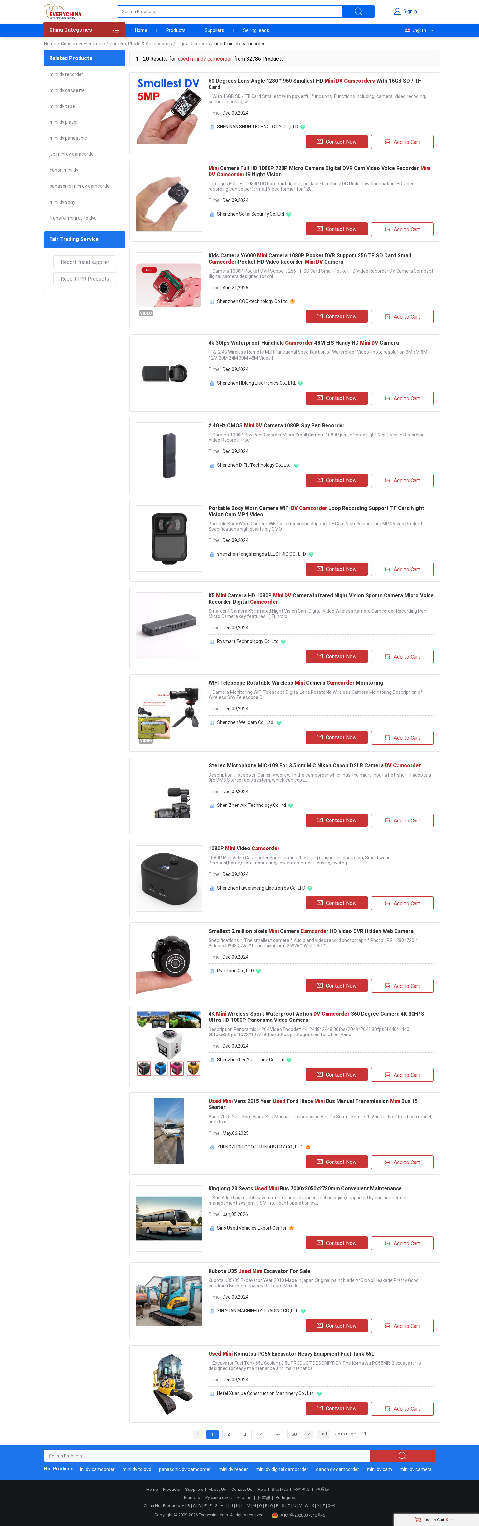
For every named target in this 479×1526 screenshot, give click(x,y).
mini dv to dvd (123, 1469)
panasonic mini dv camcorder (80, 186)
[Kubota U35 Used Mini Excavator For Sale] (169, 1301)
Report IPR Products (85, 279)
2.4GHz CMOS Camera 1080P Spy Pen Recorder (277, 425)
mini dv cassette (67, 90)
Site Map (279, 1489)
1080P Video (244, 848)
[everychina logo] (62, 11)
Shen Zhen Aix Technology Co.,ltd (251, 805)
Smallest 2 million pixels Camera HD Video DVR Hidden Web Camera (311, 931)
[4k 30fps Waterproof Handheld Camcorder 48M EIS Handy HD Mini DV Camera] (169, 373)
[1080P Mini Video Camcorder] (169, 878)
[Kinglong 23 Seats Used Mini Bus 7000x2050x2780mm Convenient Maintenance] (169, 1218)
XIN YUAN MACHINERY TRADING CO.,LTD (258, 1310)
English (419, 30)
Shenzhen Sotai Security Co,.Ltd (250, 214)
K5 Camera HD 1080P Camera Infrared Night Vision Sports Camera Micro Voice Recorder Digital (321, 598)
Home (141, 30)
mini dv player (64, 122)
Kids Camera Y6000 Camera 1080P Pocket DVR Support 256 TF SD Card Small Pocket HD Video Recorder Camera (310, 258)
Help (261, 1489)
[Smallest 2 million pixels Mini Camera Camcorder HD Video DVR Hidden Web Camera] (169, 961)
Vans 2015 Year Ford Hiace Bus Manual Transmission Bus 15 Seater (313, 1104)
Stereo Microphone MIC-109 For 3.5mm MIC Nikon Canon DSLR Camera (315, 766)
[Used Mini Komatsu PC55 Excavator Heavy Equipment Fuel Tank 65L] (169, 1384)
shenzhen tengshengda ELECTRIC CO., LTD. (262, 554)
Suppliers (214, 30)
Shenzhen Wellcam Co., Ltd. (245, 722)
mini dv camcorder (82, 1469)
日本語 (264, 1498)
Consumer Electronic (83, 43)
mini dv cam (366, 1469)
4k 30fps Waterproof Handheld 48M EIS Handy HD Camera (304, 343)
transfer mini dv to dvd (73, 218)
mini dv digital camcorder (268, 1469)
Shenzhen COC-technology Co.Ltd (252, 301)
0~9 (331, 1505)
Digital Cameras (193, 43)
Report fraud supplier (85, 262)
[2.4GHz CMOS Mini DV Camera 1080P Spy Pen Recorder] (169, 456)
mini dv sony (62, 202)
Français (192, 1498)
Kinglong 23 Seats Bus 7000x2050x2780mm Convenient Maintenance (305, 1188)
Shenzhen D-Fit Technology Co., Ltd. (254, 465)
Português (285, 1498)
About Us (217, 1489)
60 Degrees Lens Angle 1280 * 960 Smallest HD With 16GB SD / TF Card (315, 84)
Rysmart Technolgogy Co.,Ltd (248, 641)
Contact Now (341, 142)
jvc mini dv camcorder (72, 154)
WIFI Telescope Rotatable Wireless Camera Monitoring (296, 683)
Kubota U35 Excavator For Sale (259, 1271)
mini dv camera (402, 1469)
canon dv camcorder (324, 1469)
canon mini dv (64, 170)
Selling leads (256, 30)
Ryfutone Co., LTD (235, 970)
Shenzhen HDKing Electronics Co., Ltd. (256, 383)
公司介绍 (302, 1489)
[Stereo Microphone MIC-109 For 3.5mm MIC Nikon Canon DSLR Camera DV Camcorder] (169, 796)
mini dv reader (220, 1469)
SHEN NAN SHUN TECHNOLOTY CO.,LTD (257, 126)
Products (176, 30)
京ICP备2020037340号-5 (302, 1515)
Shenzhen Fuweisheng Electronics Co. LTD (261, 888)
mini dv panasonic (68, 138)
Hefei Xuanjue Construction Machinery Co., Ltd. (266, 1393)
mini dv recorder (66, 74)
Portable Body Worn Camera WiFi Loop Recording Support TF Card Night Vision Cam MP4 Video (316, 511)
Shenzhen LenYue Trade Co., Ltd (250, 1059)
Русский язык (218, 1498)
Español (245, 1498)
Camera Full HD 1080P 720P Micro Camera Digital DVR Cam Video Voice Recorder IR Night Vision (319, 171)
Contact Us (241, 1489)
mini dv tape (62, 106)
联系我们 (324, 1489)
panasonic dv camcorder (171, 1469)
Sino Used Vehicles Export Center (252, 1228)
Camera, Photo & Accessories (140, 43)
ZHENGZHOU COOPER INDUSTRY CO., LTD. (260, 1146)
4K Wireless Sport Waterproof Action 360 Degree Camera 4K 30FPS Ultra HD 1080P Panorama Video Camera (316, 1017)
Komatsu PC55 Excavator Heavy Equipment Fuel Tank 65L (291, 1354)
